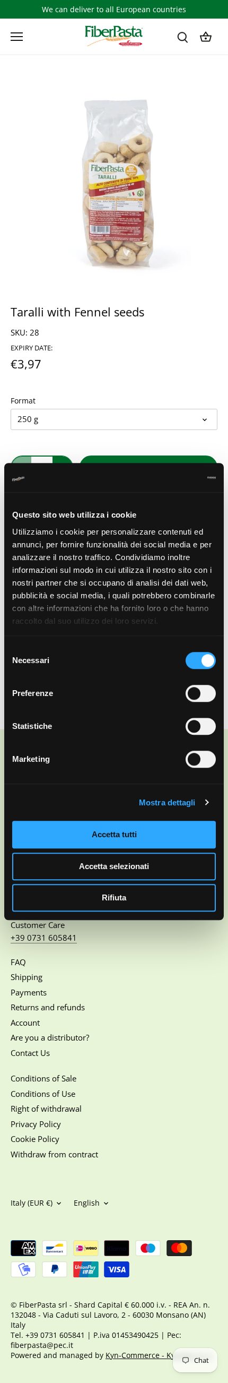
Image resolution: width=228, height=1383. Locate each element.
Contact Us (30, 1052)
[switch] (201, 693)
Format (23, 401)
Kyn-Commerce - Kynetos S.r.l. (159, 1355)
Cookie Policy (35, 1138)
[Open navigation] (17, 36)
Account (25, 1022)
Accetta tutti (114, 834)
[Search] (182, 36)
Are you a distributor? (50, 1037)
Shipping (26, 977)
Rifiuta (114, 897)
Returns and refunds (48, 1007)
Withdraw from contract (54, 1154)
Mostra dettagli (167, 802)
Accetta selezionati (114, 866)
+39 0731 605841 (44, 937)
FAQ (18, 962)
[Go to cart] (205, 36)
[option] (114, 177)
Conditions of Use (43, 1093)
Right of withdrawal (46, 1108)
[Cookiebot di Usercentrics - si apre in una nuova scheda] (169, 478)
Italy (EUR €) (31, 1203)
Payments (29, 992)
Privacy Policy (36, 1124)
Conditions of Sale (43, 1078)
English (87, 1203)
